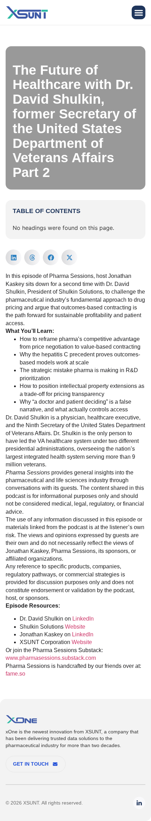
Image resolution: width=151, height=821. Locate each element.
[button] (138, 12)
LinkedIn (83, 619)
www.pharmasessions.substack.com (51, 658)
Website (75, 627)
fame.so (15, 674)
